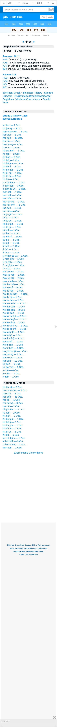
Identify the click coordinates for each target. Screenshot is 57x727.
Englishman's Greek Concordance (32, 96)
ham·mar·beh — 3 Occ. (15, 131)
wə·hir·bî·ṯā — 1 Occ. (14, 322)
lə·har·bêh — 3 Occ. (13, 185)
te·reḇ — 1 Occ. (11, 243)
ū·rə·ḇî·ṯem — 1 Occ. (14, 265)
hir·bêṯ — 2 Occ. (11, 160)
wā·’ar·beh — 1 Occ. (14, 271)
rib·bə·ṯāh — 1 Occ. (13, 224)
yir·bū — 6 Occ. (11, 370)
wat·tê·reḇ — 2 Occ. (13, 290)
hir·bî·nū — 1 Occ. (12, 173)
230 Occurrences (12, 119)
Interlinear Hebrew (32, 92)
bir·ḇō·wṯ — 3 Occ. (13, 128)
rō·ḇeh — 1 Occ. (11, 230)
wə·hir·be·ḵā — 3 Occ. (15, 316)
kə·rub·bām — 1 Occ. (14, 182)
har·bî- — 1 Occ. (11, 141)
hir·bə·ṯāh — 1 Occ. (13, 169)
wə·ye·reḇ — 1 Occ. (13, 354)
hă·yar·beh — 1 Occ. (14, 150)
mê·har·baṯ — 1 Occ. (14, 201)
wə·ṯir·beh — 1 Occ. (13, 348)
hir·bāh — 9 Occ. (12, 157)
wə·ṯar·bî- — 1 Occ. (13, 341)
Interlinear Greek (11, 92)
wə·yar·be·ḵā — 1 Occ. (15, 351)
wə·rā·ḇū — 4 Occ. (13, 335)
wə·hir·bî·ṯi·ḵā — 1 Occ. (15, 325)
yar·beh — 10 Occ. (13, 360)
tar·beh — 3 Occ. (12, 233)
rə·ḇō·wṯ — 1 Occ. (12, 220)
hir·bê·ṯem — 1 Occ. (13, 163)
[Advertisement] (28, 506)
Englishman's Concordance (28, 452)
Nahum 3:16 (9, 74)
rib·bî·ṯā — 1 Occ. (12, 227)
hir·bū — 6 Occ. (11, 179)
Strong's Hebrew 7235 (15, 115)
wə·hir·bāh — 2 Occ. (14, 313)
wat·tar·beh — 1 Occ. (14, 284)
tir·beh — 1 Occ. (11, 246)
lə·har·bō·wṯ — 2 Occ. (14, 188)
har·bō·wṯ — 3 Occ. (13, 144)
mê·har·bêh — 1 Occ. (14, 204)
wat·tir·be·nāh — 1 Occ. (15, 294)
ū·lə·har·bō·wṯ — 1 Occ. (15, 255)
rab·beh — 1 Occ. (12, 208)
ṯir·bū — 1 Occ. (11, 249)
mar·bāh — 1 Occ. (12, 192)
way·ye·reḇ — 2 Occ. (14, 274)
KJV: (5, 66)
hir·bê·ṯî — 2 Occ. (12, 166)
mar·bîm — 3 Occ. (12, 198)
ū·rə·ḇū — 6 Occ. (12, 268)
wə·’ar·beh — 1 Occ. (14, 300)
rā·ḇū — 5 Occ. (11, 217)
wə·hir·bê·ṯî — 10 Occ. (15, 319)
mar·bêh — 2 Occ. (12, 195)
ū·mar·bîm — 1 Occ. (13, 259)
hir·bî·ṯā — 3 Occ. (12, 176)
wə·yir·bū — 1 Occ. (13, 357)
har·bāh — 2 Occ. (12, 134)
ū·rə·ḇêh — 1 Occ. (12, 262)
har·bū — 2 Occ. (11, 147)
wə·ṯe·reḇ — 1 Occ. (13, 344)
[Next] (53, 332)
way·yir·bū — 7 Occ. (13, 278)
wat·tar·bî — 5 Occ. (13, 287)
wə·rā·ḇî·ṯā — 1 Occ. (14, 332)
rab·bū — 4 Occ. (11, 211)
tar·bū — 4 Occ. (11, 239)
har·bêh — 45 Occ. (13, 138)
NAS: (5, 62)
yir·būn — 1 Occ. (12, 373)
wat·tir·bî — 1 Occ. (13, 297)
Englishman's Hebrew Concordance (21, 99)
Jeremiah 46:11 (11, 56)
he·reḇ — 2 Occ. (11, 154)
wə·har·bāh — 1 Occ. (14, 306)
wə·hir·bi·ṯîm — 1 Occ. (15, 329)
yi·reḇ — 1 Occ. (11, 376)
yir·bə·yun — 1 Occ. (13, 367)
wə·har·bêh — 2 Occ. (14, 310)
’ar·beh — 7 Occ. (12, 125)
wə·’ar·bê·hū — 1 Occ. (15, 303)
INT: (5, 69)
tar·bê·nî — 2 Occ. (12, 236)
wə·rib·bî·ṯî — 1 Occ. (14, 338)
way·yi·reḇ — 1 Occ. (13, 281)
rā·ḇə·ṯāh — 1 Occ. (13, 214)
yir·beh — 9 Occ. (12, 364)
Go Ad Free (4, 721)
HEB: (5, 59)
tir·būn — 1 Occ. (11, 252)
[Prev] (3, 332)
